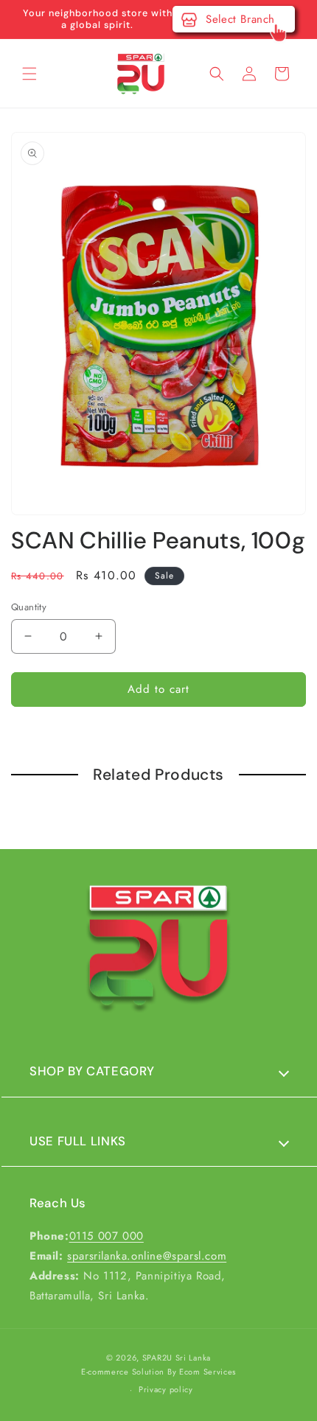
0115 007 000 (106, 1236)
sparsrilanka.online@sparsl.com (146, 1256)
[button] (29, 73)
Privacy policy (166, 1389)
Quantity (28, 607)
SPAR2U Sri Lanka (176, 1358)
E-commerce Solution (122, 1372)
